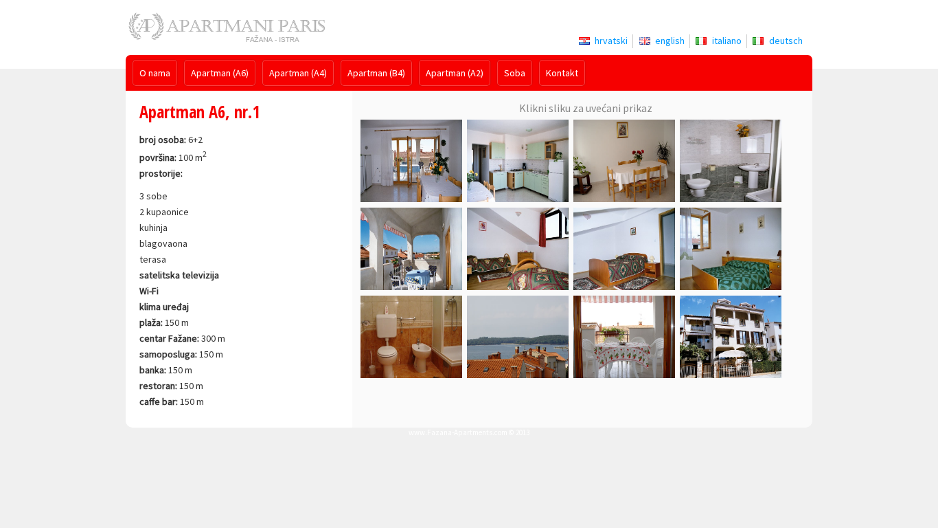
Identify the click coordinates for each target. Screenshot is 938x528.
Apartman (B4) (376, 73)
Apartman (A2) (454, 73)
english (670, 40)
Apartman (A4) (298, 73)
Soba (514, 73)
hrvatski (611, 40)
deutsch (786, 40)
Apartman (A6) (220, 73)
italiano (727, 40)
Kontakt (562, 73)
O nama (154, 73)
